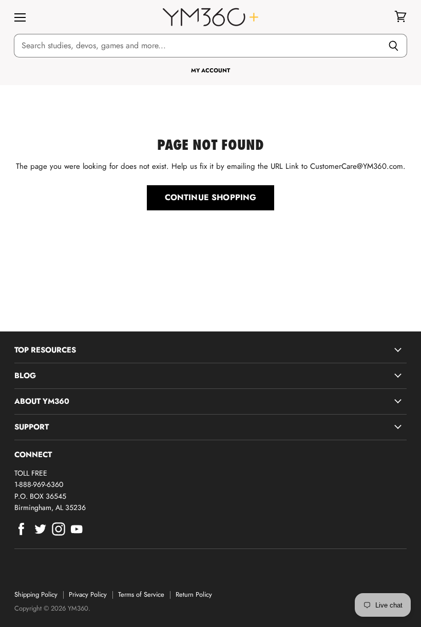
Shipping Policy (36, 594)
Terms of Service (141, 594)
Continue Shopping (211, 197)
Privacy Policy (88, 594)
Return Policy (194, 594)
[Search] (393, 45)
